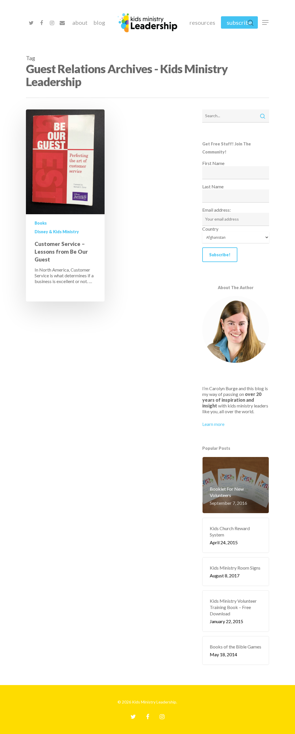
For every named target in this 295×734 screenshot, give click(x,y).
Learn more (213, 424)
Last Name (213, 186)
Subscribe (239, 22)
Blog (99, 22)
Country (210, 229)
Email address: (216, 210)
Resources (202, 22)
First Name (213, 163)
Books (41, 223)
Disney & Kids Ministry (57, 231)
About (80, 22)
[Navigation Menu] (265, 22)
